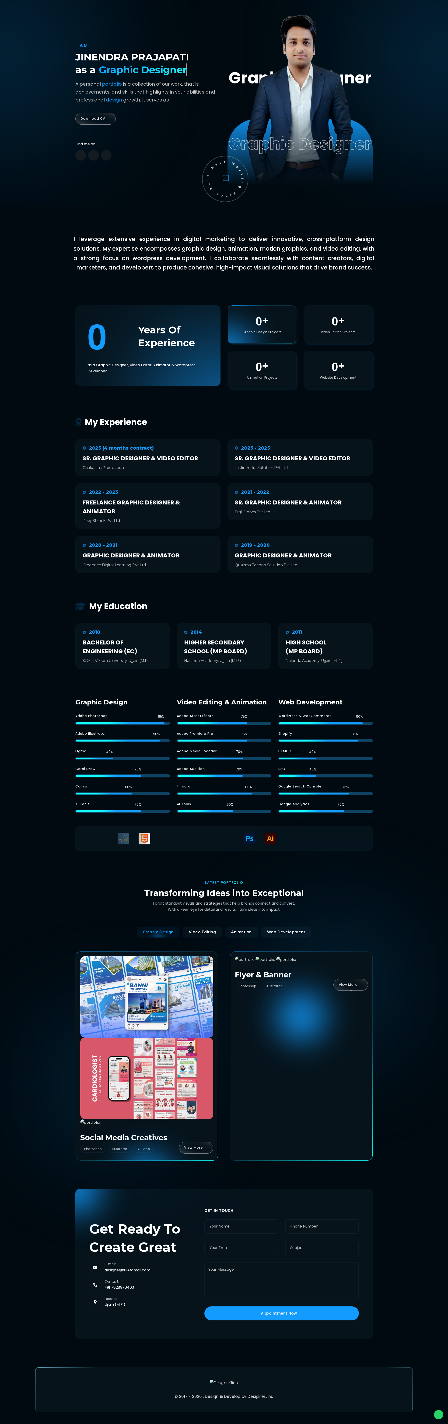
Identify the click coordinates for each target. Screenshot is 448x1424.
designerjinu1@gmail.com (127, 1270)
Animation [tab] (241, 932)
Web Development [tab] (286, 932)
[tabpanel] (224, 1051)
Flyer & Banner (263, 974)
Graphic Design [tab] (158, 932)
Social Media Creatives (123, 1137)
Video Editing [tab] (202, 932)
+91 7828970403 (119, 1287)
